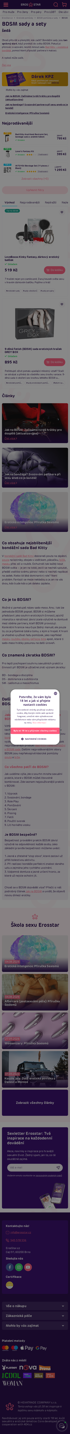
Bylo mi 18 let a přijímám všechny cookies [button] (34, 730)
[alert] (35, 717)
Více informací (39, 722)
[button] (35, 739)
